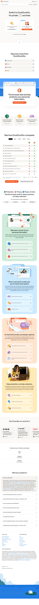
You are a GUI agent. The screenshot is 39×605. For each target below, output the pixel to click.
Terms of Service (22, 541)
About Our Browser (5, 537)
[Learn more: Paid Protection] (34, 168)
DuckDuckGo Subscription (6, 539)
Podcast (3, 545)
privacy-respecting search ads (27, 558)
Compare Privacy (5, 541)
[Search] (29, 4)
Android (29, 560)
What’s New (4, 540)
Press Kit (21, 543)
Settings (25, 34)
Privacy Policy (22, 540)
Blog (3, 543)
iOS (25, 560)
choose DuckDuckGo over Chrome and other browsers (19, 482)
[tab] (11, 139)
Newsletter (4, 544)
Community (22, 537)
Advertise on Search (23, 544)
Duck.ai (6, 337)
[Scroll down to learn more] (19, 41)
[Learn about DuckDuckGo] (5, 1)
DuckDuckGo (6, 566)
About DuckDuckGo (5, 536)
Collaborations (22, 545)
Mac (19, 560)
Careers (21, 539)
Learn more (33, 490)
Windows (22, 560)
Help (20, 536)
